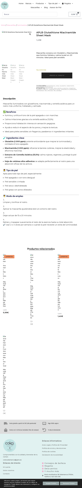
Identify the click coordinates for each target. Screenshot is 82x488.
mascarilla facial (54, 89)
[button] (30, 34)
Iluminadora (22, 25)
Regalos (67, 3)
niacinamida (40, 90)
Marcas (28, 3)
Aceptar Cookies (51, 483)
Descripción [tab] (9, 98)
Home (21, 3)
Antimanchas (51, 86)
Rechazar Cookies (69, 483)
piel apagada (49, 90)
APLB (57, 86)
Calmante (63, 86)
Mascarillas (35, 7)
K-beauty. (45, 89)
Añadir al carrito (57, 75)
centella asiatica (62, 88)
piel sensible (58, 90)
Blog (46, 7)
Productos (40, 3)
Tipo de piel (53, 3)
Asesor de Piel (55, 7)
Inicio (3, 25)
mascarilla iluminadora (69, 89)
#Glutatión (49, 88)
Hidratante (70, 86)
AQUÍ (13, 486)
